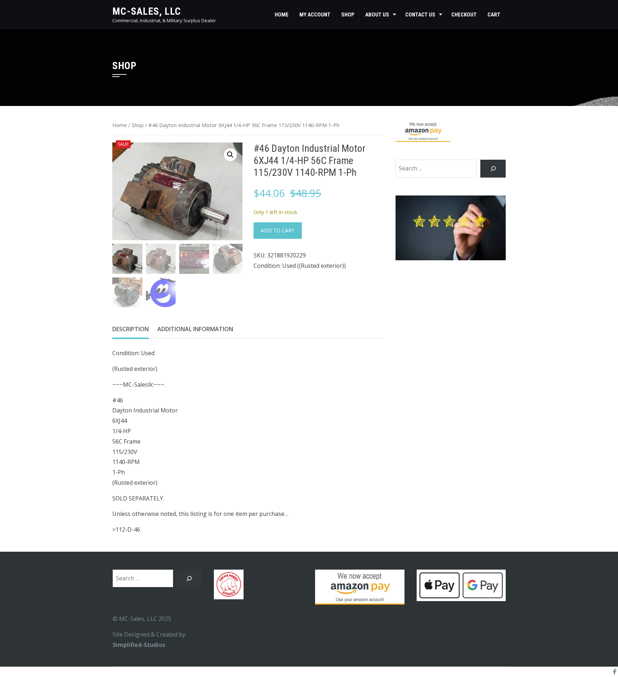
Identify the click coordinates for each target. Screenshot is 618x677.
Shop (347, 14)
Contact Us (420, 14)
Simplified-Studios (139, 645)
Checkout (464, 14)
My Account (314, 14)
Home (282, 14)
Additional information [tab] (195, 329)
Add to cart (278, 230)
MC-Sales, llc (146, 11)
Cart (493, 14)
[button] (230, 154)
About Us (377, 14)
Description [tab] (130, 329)
